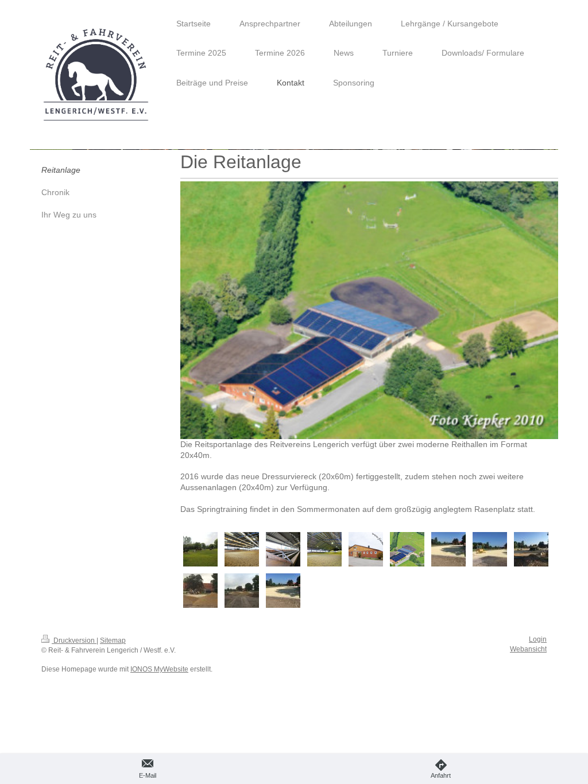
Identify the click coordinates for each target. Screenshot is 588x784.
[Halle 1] (242, 549)
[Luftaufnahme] (407, 549)
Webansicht (528, 649)
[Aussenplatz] (200, 549)
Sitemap (113, 640)
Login (538, 639)
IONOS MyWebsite (159, 669)
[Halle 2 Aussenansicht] (366, 549)
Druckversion (74, 640)
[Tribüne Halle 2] (283, 549)
